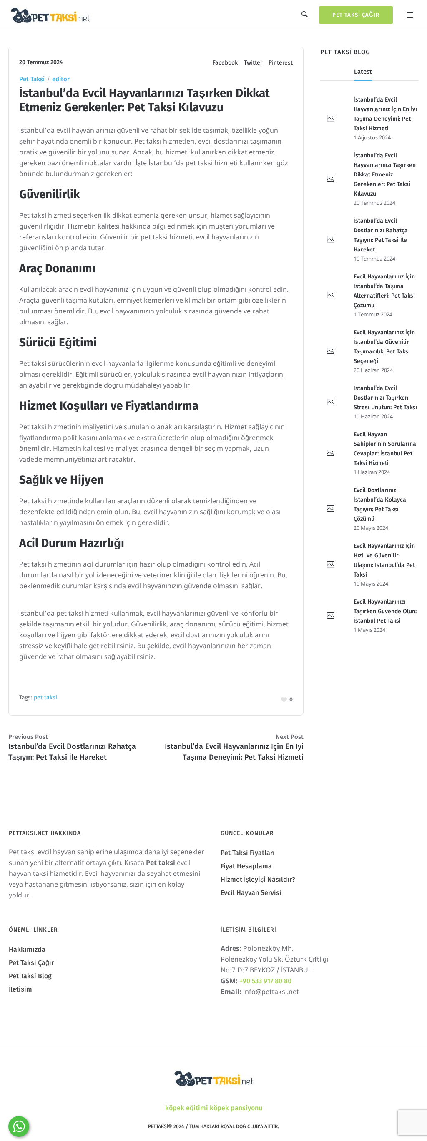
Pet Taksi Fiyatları (248, 853)
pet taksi (45, 697)
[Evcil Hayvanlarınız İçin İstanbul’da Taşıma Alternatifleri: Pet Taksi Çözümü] (330, 295)
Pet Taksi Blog (30, 976)
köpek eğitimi (186, 1108)
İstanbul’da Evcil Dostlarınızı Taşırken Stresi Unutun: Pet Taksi (385, 398)
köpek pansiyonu (236, 1108)
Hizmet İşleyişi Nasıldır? (258, 879)
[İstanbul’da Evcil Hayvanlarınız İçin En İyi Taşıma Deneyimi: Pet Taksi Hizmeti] (330, 118)
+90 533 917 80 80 (265, 981)
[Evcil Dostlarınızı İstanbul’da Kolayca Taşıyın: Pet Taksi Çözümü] (330, 509)
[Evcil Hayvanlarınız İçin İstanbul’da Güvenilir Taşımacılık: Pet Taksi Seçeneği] (330, 351)
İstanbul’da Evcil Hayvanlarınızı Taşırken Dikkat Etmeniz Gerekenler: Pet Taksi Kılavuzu (385, 174)
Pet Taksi (32, 79)
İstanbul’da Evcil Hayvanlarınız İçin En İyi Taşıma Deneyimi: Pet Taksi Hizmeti (234, 752)
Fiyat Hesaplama (246, 866)
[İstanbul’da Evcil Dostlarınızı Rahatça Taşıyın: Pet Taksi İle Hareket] (330, 239)
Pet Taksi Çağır (355, 15)
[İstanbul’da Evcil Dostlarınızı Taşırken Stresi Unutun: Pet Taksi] (330, 402)
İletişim (20, 989)
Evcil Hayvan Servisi (251, 893)
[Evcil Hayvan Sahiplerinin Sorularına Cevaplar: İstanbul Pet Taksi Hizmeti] (330, 453)
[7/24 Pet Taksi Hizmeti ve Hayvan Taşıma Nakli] (213, 1078)
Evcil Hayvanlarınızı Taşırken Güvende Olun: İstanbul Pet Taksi (385, 611)
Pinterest (281, 62)
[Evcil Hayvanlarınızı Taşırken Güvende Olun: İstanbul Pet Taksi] (330, 616)
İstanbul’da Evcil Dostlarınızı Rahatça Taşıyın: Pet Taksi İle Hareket (72, 752)
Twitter (253, 62)
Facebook (225, 62)
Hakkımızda (27, 949)
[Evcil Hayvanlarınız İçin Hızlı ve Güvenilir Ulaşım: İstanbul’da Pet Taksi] (330, 564)
